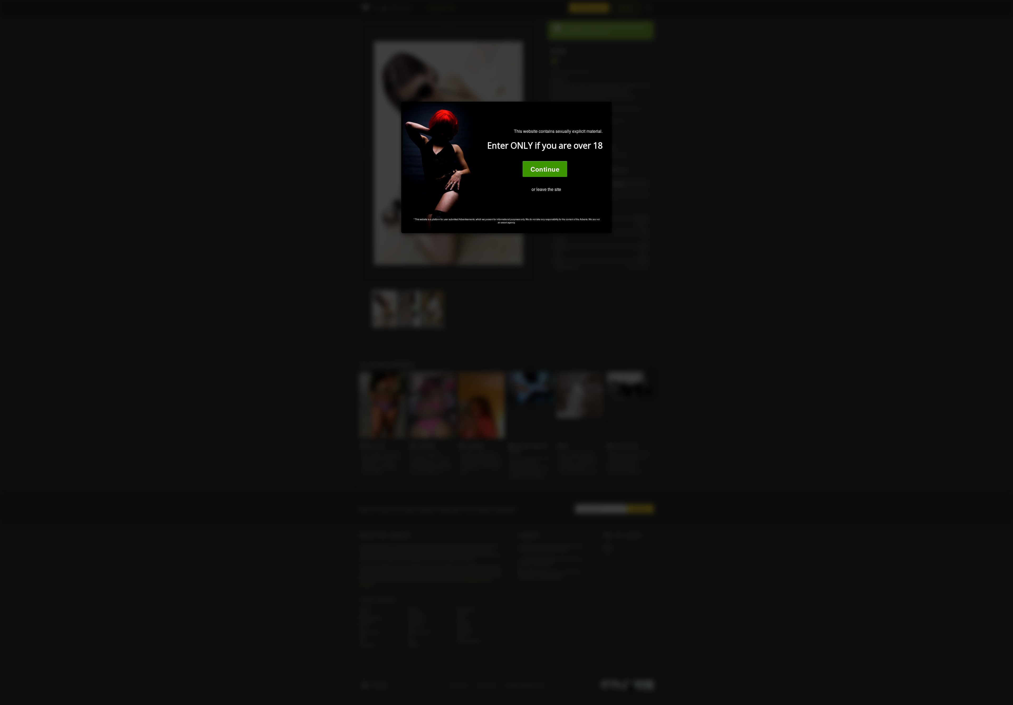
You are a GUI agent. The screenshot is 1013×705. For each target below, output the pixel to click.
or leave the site (546, 189)
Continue (545, 168)
